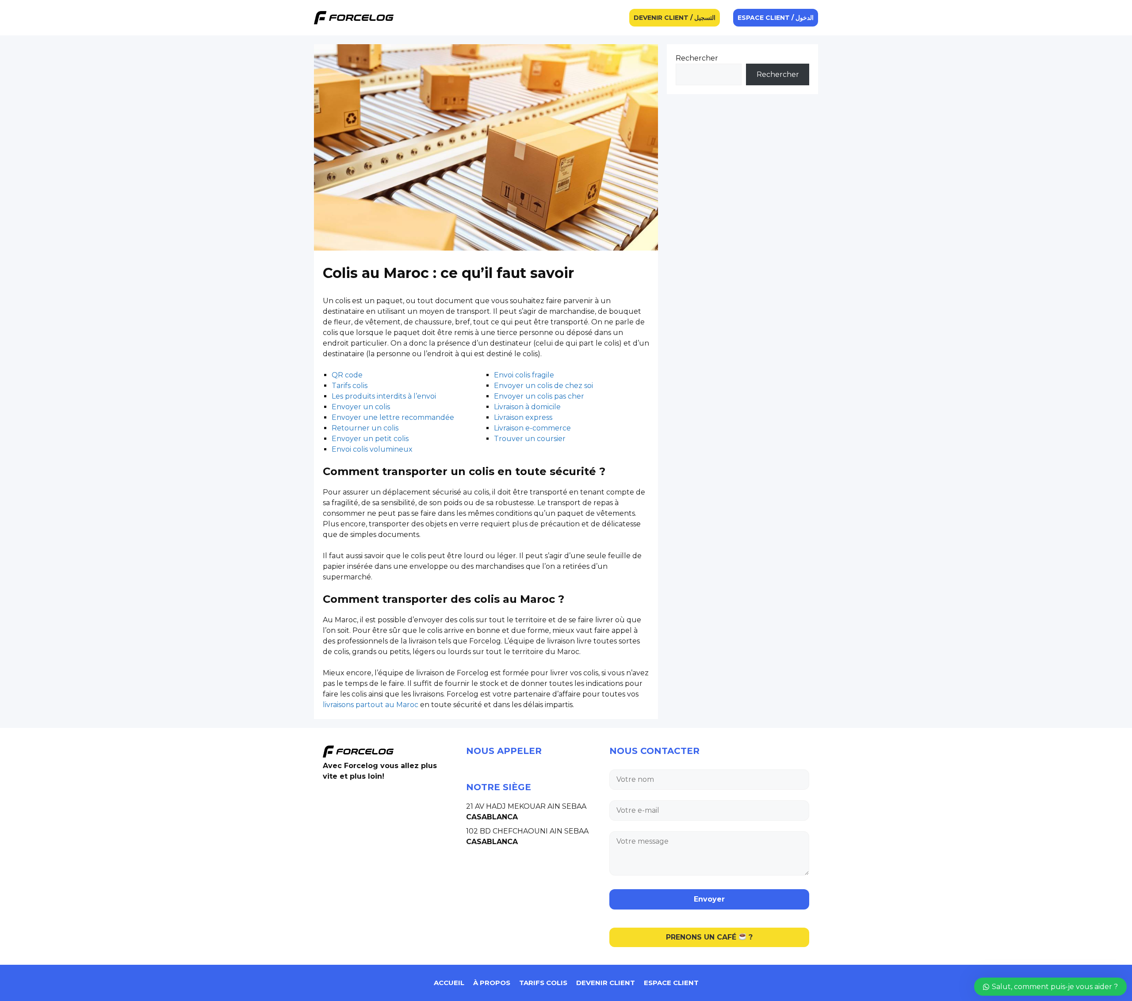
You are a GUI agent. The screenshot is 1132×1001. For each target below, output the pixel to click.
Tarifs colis (349, 385)
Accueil (449, 982)
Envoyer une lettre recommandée (393, 417)
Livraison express (523, 417)
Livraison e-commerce (532, 428)
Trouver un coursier (530, 438)
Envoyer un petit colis (370, 438)
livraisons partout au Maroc (370, 704)
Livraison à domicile (527, 407)
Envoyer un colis (361, 407)
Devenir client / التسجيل (674, 18)
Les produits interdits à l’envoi (384, 396)
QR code (347, 375)
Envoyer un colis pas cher (539, 396)
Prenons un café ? (709, 937)
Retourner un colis (365, 428)
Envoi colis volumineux (372, 449)
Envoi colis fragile (524, 375)
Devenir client (605, 982)
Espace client (671, 982)
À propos (491, 982)
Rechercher (697, 58)
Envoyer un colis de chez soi (543, 385)
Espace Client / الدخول (776, 18)
